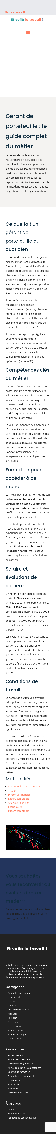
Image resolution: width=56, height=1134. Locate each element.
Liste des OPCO (16, 1080)
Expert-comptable (18, 798)
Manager (12, 1013)
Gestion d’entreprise (18, 1009)
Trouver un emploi (17, 1034)
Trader (12, 790)
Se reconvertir (15, 1026)
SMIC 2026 (13, 1084)
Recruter (12, 1017)
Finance (12, 1005)
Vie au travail (14, 1038)
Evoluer (12, 1001)
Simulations (14, 1088)
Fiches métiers (15, 1055)
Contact (12, 1109)
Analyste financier (18, 802)
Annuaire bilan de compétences (24, 1067)
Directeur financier (19, 794)
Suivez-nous (13, 12)
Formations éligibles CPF (20, 1063)
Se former (13, 1022)
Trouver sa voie (16, 1030)
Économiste (15, 807)
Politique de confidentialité (22, 1117)
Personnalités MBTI (18, 1092)
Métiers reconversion (19, 1059)
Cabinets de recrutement (21, 1076)
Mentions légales (17, 1113)
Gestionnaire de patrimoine (24, 786)
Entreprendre (15, 997)
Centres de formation (19, 1071)
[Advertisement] (28, 67)
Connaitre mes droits (19, 993)
